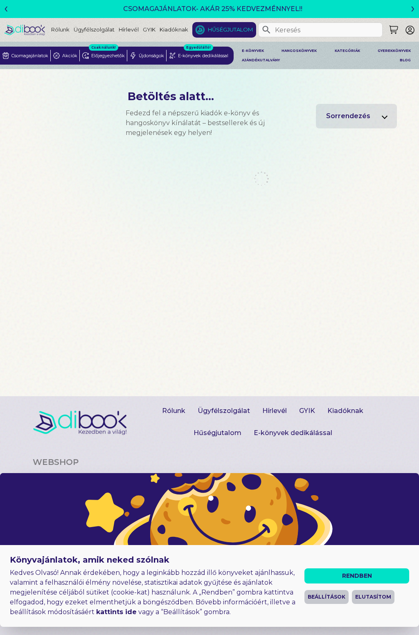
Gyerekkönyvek (394, 51)
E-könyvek (253, 51)
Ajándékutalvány (261, 60)
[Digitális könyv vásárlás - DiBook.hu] (27, 29)
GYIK (149, 29)
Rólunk (60, 29)
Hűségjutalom (230, 29)
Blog (405, 60)
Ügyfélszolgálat (94, 29)
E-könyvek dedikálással (293, 433)
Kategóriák (347, 51)
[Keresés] (266, 30)
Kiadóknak (174, 29)
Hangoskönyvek (299, 51)
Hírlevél (129, 29)
